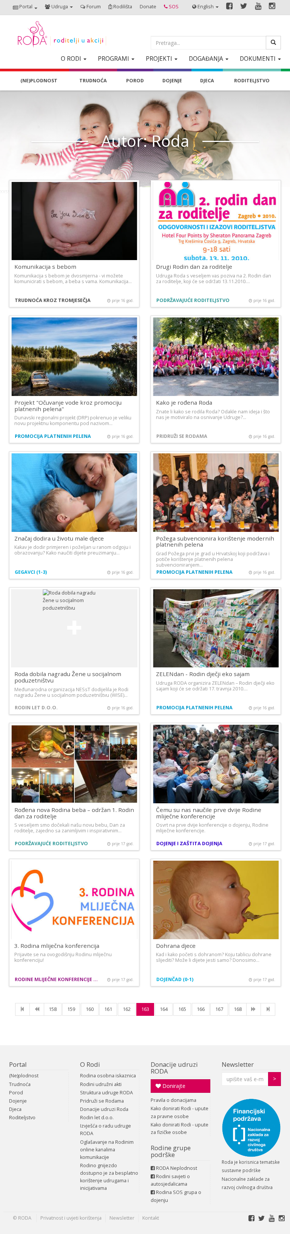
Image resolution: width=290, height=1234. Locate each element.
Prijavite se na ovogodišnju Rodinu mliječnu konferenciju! (63, 957)
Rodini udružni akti (101, 1084)
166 (201, 1009)
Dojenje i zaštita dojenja (189, 843)
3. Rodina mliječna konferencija (56, 945)
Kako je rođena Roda (184, 402)
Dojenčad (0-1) (174, 979)
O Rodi (90, 1064)
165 (182, 1009)
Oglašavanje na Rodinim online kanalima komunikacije (107, 1149)
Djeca (15, 1109)
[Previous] (36, 1009)
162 (127, 1009)
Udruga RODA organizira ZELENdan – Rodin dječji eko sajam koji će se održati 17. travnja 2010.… (215, 686)
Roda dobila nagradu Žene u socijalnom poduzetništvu (67, 677)
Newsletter (238, 1064)
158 (53, 1009)
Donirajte (173, 1085)
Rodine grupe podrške (171, 1151)
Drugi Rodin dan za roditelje (194, 266)
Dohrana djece (176, 945)
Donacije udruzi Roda (104, 1109)
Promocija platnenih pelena (53, 436)
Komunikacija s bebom (45, 266)
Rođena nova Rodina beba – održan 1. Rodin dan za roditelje (74, 813)
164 (164, 1009)
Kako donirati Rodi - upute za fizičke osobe (179, 1128)
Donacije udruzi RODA (174, 1067)
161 (108, 1009)
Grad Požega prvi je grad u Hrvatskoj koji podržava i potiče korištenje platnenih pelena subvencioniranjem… (213, 559)
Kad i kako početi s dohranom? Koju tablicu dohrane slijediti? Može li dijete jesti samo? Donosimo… (213, 957)
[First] (22, 1009)
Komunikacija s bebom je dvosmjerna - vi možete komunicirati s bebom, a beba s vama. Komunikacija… (73, 279)
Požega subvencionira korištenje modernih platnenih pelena (215, 541)
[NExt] (253, 1009)
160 (90, 1009)
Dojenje (18, 1101)
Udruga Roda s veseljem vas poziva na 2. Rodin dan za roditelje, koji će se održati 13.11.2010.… (213, 279)
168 (238, 1009)
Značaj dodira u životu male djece (59, 538)
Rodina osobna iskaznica (108, 1075)
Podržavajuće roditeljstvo (193, 300)
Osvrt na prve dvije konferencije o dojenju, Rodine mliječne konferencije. (212, 828)
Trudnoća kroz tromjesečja (53, 300)
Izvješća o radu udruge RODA (105, 1130)
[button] (25, 7)
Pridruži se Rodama (181, 436)
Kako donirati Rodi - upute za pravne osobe (179, 1112)
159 (71, 1009)
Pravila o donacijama (173, 1100)
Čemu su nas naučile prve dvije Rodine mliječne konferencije (208, 813)
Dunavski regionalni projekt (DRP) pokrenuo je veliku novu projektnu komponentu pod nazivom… (72, 420)
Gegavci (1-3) (31, 572)
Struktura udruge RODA (106, 1092)
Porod (16, 1092)
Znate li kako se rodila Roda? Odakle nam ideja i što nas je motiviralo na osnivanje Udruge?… (213, 414)
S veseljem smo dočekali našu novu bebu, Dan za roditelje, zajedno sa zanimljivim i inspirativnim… (69, 828)
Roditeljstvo (22, 1117)
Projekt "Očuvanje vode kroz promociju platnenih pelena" (68, 406)
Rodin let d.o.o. (36, 707)
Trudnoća (20, 1084)
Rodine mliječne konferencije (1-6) (57, 979)
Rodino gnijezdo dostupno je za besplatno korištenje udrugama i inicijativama (109, 1176)
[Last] (268, 1009)
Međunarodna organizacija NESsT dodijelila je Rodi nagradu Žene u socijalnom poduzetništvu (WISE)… (71, 692)
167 (219, 1009)
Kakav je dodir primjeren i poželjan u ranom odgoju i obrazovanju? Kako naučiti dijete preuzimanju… (72, 550)
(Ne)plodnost (24, 1075)
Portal (18, 1064)
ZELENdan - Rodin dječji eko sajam (203, 674)
